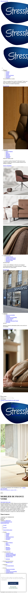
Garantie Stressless (9, 318)
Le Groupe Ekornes (10, 565)
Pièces (7, 152)
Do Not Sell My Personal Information (13, 587)
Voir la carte (7, 502)
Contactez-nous (9, 319)
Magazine (8, 155)
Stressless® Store (9, 260)
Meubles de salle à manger (13, 400)
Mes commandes (14, 406)
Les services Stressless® (8, 328)
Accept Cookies (13, 583)
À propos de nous (7, 255)
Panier (12, 404)
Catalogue (8, 316)
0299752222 (8, 520)
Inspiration (6, 150)
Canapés (7, 73)
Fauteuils (7, 71)
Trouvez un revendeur (10, 315)
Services (5, 313)
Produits (5, 70)
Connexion (13, 407)
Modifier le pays (9, 562)
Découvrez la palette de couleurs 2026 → (9, 490)
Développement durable (11, 259)
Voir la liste (3, 502)
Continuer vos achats (15, 415)
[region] (13, 582)
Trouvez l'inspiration (7, 165)
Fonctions (8, 77)
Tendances (8, 157)
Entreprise (8, 261)
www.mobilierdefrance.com (6, 521)
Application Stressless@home (12, 320)
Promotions (8, 156)
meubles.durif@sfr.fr (5, 523)
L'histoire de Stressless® (11, 258)
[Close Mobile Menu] (3, 69)
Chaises (7, 74)
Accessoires (8, 76)
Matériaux (8, 153)
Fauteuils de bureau (10, 75)
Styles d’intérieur (9, 151)
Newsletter (8, 322)
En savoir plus (6, 85)
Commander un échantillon (11, 317)
